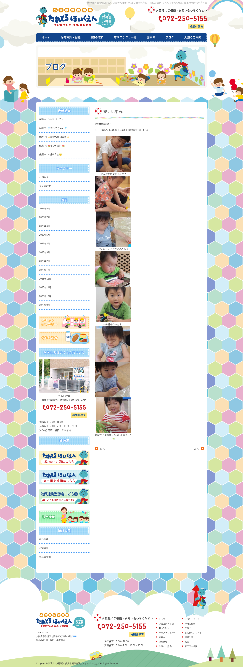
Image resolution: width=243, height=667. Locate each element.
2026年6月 (44, 226)
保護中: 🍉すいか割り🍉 (52, 145)
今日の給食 (45, 186)
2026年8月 (44, 208)
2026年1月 (44, 270)
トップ (162, 619)
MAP (83, 399)
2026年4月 (44, 243)
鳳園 (187, 642)
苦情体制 (43, 548)
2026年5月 (44, 235)
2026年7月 (44, 217)
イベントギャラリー (194, 619)
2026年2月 (44, 261)
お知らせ (43, 177)
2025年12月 (45, 278)
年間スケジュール (125, 37)
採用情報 (163, 642)
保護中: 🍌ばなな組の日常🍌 (54, 136)
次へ (196, 449)
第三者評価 (45, 556)
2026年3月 (44, 252)
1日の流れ (97, 37)
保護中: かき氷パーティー (52, 119)
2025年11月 (45, 287)
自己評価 (43, 539)
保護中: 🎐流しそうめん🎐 (53, 128)
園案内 (151, 37)
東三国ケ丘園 (191, 646)
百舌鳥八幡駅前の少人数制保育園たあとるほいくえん (73, 663)
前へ (102, 449)
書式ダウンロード (193, 632)
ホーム (46, 37)
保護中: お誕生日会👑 (50, 154)
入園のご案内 (193, 37)
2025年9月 (44, 305)
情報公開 (189, 637)
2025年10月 (45, 296)
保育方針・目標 (71, 37)
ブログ (169, 37)
